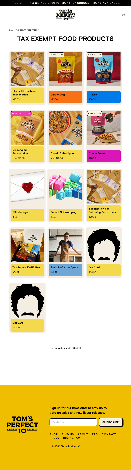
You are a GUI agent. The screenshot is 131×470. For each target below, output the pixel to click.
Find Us (68, 434)
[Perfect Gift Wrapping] (65, 195)
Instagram (72, 438)
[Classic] (103, 77)
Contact (109, 434)
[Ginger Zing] (65, 77)
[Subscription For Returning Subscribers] (103, 195)
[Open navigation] (7, 15)
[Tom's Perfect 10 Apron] (65, 252)
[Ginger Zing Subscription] (27, 136)
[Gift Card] (103, 252)
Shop (54, 434)
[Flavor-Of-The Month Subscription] (27, 77)
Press (54, 438)
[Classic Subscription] (65, 136)
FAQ (95, 434)
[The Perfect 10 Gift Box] (27, 252)
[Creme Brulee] (103, 136)
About (83, 434)
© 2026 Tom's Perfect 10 (66, 446)
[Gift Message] (27, 195)
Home (11, 30)
